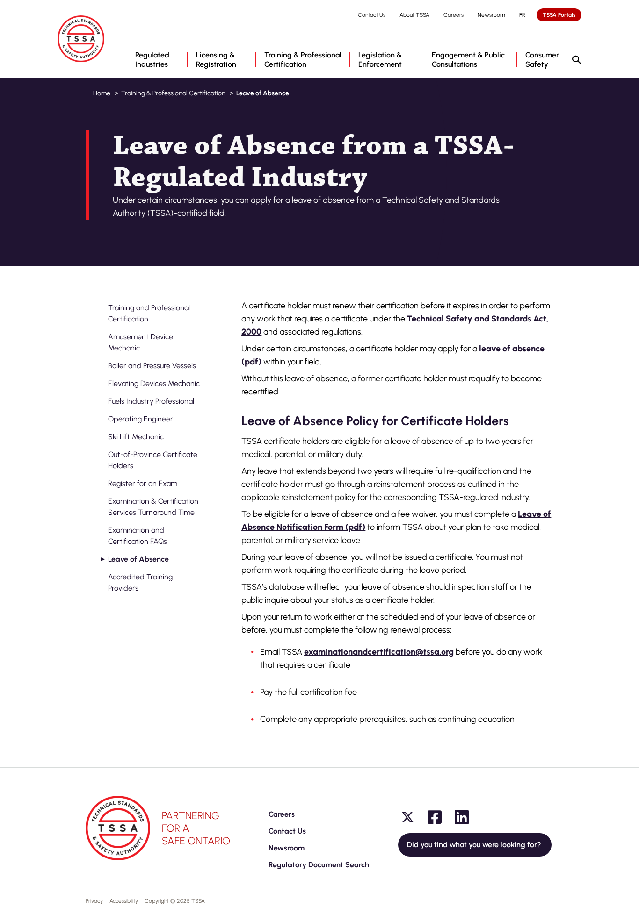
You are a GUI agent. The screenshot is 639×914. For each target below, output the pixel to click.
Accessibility (123, 901)
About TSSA (414, 15)
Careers (453, 15)
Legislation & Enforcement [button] (380, 59)
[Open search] (576, 60)
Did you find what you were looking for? (474, 844)
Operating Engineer (140, 418)
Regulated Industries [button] (152, 59)
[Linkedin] (461, 817)
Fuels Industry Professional (151, 401)
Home (101, 93)
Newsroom (491, 15)
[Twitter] (407, 817)
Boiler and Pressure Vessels (152, 365)
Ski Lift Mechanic (136, 436)
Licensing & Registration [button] (216, 59)
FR (522, 15)
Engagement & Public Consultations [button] (468, 59)
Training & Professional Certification (173, 93)
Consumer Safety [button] (542, 59)
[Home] (81, 38)
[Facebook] (434, 817)
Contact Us (371, 15)
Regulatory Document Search (319, 864)
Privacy (94, 901)
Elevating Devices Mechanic (154, 383)
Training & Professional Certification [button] (302, 59)
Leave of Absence (138, 559)
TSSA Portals (559, 15)
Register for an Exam (142, 483)
